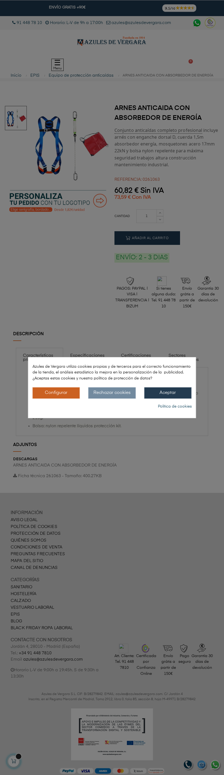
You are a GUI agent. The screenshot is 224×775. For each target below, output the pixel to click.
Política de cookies (175, 406)
